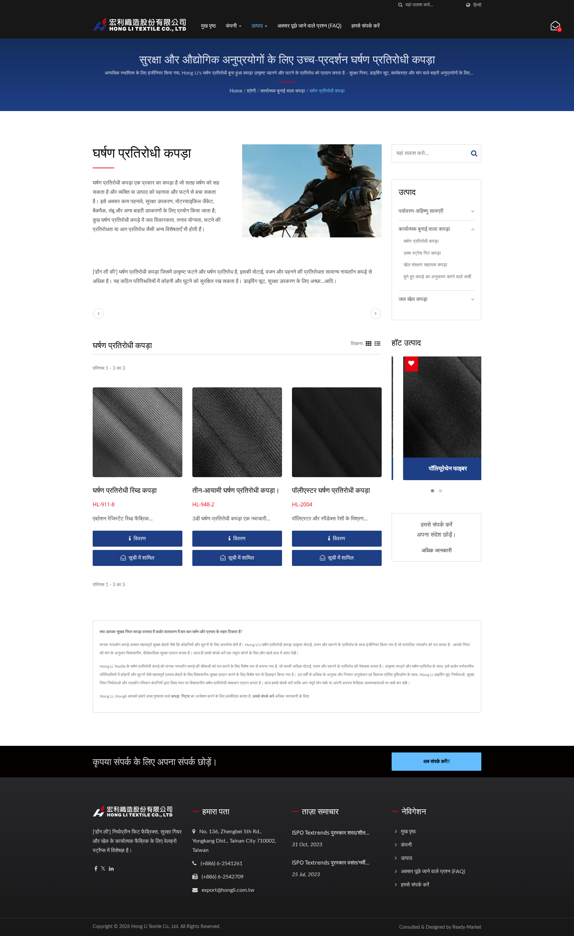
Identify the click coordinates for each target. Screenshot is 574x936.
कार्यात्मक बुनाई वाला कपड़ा (282, 91)
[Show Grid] (368, 343)
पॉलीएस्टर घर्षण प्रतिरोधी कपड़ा (331, 490)
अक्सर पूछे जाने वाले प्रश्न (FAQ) (309, 25)
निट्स (185, 696)
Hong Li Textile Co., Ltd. (155, 926)
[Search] (474, 153)
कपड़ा (175, 696)
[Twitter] (103, 869)
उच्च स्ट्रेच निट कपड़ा (422, 253)
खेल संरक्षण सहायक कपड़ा (425, 264)
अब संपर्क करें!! (436, 761)
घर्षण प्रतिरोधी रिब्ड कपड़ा (125, 490)
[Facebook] (95, 869)
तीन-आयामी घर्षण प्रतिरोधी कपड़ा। (236, 490)
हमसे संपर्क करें (365, 25)
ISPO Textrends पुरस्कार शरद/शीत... (330, 832)
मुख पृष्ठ (208, 25)
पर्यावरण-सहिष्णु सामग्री (421, 211)
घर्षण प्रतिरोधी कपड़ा (327, 91)
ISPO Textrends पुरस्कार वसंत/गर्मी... (330, 862)
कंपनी (232, 25)
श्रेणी (251, 91)
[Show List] (377, 343)
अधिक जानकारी (437, 550)
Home (236, 91)
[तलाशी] (400, 5)
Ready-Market (466, 927)
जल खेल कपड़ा (413, 299)
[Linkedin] (111, 869)
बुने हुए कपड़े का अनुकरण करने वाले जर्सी (437, 276)
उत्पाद (257, 25)
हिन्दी (477, 5)
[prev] (98, 313)
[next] (375, 313)
